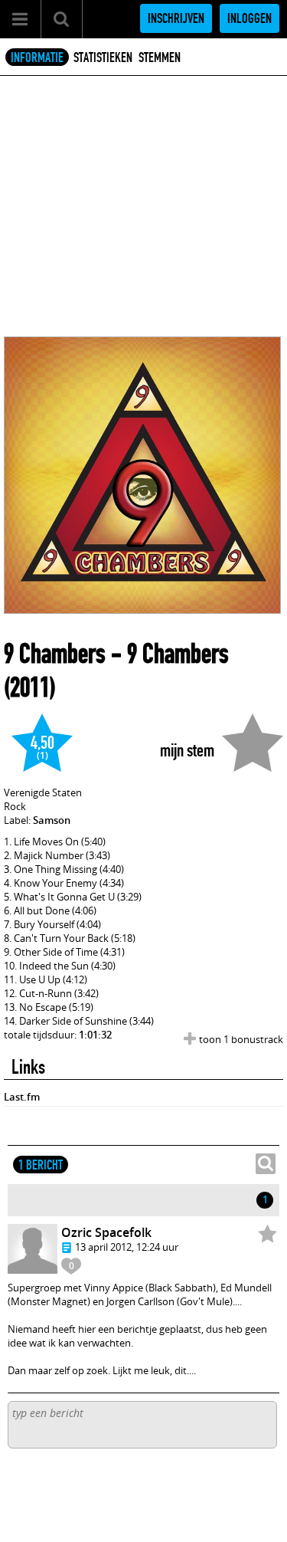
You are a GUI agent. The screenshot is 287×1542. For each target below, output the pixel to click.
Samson (51, 820)
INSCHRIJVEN (176, 18)
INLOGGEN (249, 18)
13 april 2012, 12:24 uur (126, 1247)
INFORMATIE (37, 57)
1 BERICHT (40, 1164)
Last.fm (22, 1097)
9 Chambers (55, 654)
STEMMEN (160, 57)
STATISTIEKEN (102, 57)
